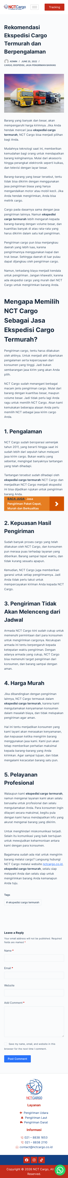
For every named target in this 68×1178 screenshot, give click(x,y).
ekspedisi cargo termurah (22, 902)
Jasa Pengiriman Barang (41, 65)
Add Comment (14, 1002)
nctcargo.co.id (53, 864)
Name (9, 950)
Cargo (8, 65)
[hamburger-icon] (34, 7)
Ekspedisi (18, 65)
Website (9, 985)
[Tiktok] (41, 1160)
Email (8, 968)
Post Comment (17, 1058)
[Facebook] (26, 1160)
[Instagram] (34, 1160)
